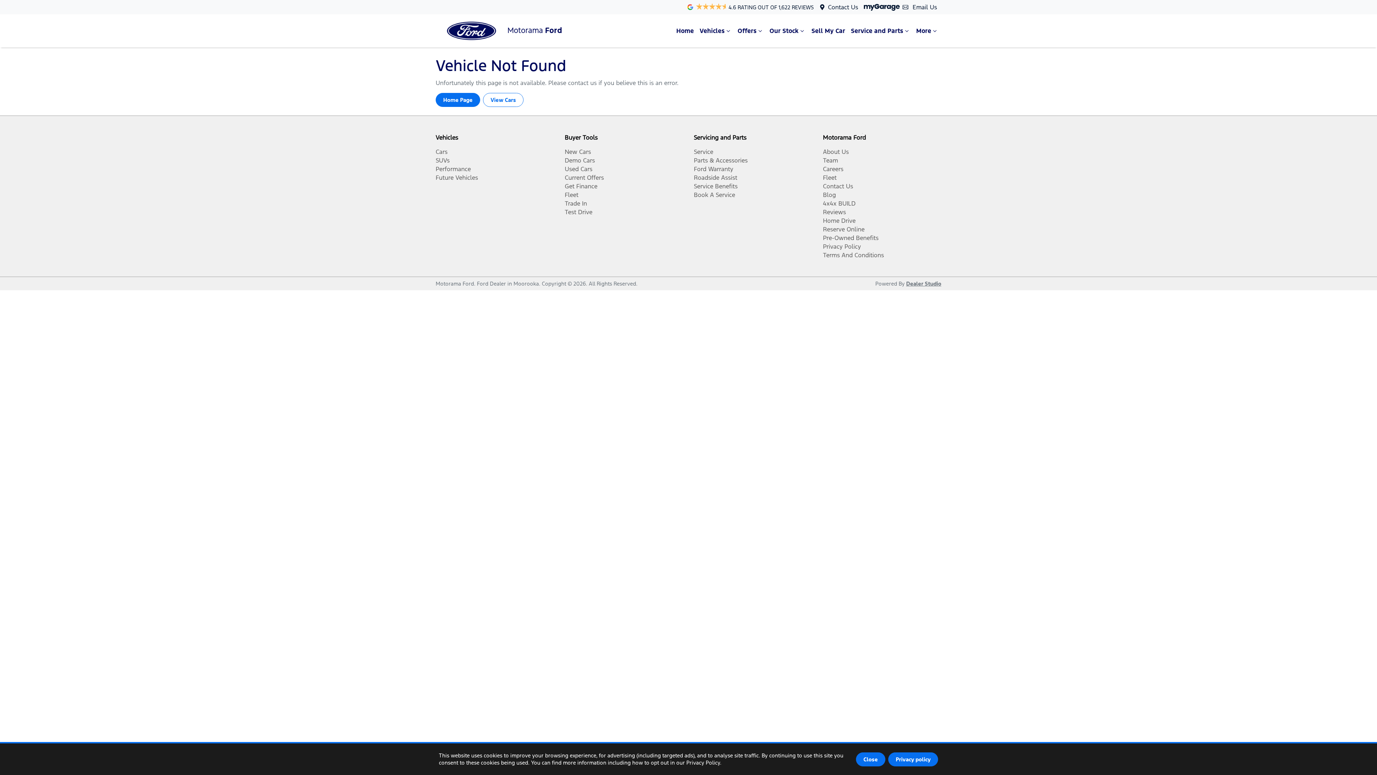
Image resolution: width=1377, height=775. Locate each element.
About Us (836, 152)
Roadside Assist (715, 178)
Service (703, 152)
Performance (453, 169)
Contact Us (843, 7)
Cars (442, 152)
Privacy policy (913, 759)
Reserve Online (844, 229)
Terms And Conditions (853, 255)
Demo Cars (580, 160)
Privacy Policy (842, 246)
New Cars (578, 152)
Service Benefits (716, 186)
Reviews (834, 212)
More (923, 31)
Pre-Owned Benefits (851, 238)
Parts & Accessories (721, 160)
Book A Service (714, 195)
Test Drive (578, 212)
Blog (829, 195)
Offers (747, 31)
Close (870, 759)
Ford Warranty (713, 169)
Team (830, 160)
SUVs (443, 160)
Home (685, 31)
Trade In (576, 203)
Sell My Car (828, 31)
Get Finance (581, 186)
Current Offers (584, 178)
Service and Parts (877, 31)
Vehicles (712, 31)
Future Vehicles (457, 178)
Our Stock (784, 31)
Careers (833, 169)
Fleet (571, 195)
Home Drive (839, 221)
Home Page (458, 100)
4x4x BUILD (839, 203)
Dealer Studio (923, 283)
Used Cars (578, 169)
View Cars (503, 100)
